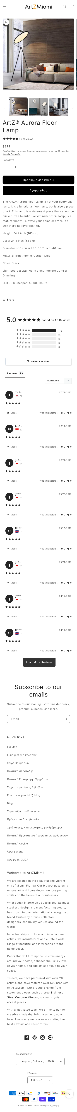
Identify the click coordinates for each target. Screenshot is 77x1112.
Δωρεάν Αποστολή (12, 154)
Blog (10, 803)
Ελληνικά (36, 1080)
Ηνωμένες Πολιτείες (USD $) (37, 1061)
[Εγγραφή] (66, 719)
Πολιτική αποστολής (20, 770)
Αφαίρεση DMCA (17, 859)
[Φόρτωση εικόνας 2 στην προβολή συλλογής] (38, 107)
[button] (4, 6)
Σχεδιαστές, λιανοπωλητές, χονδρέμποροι (34, 827)
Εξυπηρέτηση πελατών (22, 754)
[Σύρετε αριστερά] (4, 108)
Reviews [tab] (12, 373)
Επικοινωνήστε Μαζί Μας (23, 795)
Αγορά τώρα (39, 190)
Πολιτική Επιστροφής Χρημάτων (28, 779)
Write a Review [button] (40, 361)
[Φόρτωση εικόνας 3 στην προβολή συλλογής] (58, 107)
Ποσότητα (8, 159)
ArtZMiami (29, 1106)
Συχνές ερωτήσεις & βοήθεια (26, 787)
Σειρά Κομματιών (18, 762)
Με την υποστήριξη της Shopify (46, 1106)
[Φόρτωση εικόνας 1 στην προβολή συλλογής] (18, 107)
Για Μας (12, 746)
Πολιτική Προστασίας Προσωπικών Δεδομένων (37, 835)
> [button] (39, 662)
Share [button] (10, 299)
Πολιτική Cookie (17, 843)
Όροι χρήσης (15, 851)
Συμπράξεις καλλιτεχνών (23, 811)
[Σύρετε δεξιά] (73, 108)
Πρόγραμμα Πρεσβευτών (23, 819)
